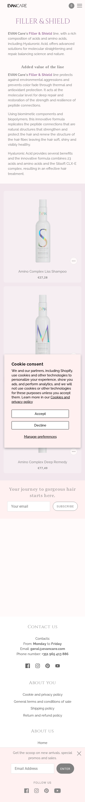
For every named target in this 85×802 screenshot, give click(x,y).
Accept (40, 414)
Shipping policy (42, 708)
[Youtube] (56, 790)
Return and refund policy (42, 715)
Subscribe (65, 506)
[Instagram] (36, 790)
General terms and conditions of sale (42, 702)
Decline (40, 425)
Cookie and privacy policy (43, 695)
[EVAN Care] (21, 5)
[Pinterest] (46, 790)
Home (42, 743)
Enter (65, 769)
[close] (79, 753)
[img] (28, 665)
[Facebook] (28, 790)
